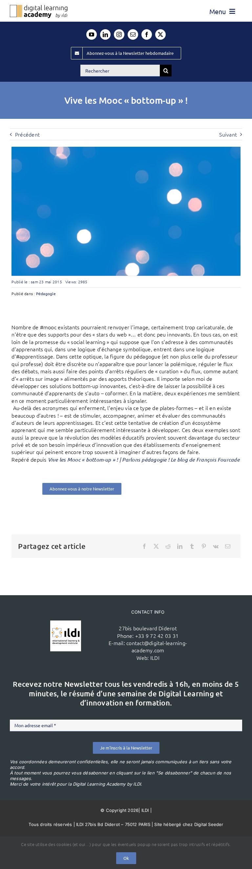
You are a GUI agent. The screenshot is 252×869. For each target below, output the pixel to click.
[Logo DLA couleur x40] (39, 7)
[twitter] (160, 34)
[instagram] (119, 34)
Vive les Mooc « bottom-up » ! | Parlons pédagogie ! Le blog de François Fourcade (144, 459)
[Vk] (216, 546)
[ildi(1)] (65, 623)
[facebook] (146, 34)
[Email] (228, 546)
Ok (126, 858)
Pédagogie (46, 293)
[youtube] (91, 34)
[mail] (133, 34)
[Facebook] (144, 546)
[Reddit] (168, 546)
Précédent (27, 134)
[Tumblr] (192, 546)
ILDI (154, 657)
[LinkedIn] (180, 546)
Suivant (228, 134)
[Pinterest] (204, 546)
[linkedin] (105, 34)
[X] (156, 546)
